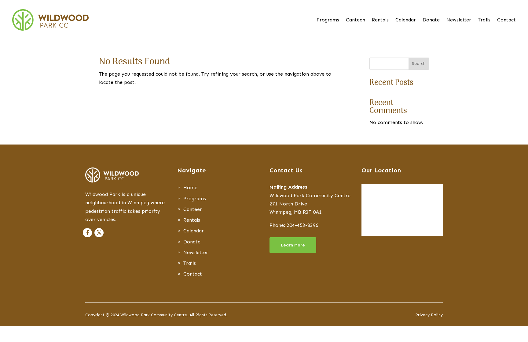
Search (419, 63)
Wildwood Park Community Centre (310, 195)
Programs (328, 20)
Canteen (355, 20)
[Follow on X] (99, 232)
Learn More (293, 245)
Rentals (380, 20)
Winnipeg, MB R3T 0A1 (296, 212)
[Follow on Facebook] (87, 232)
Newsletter (458, 20)
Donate (431, 20)
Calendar (405, 20)
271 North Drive (288, 204)
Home (190, 187)
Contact (506, 20)
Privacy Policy (429, 315)
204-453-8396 (302, 225)
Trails (484, 20)
